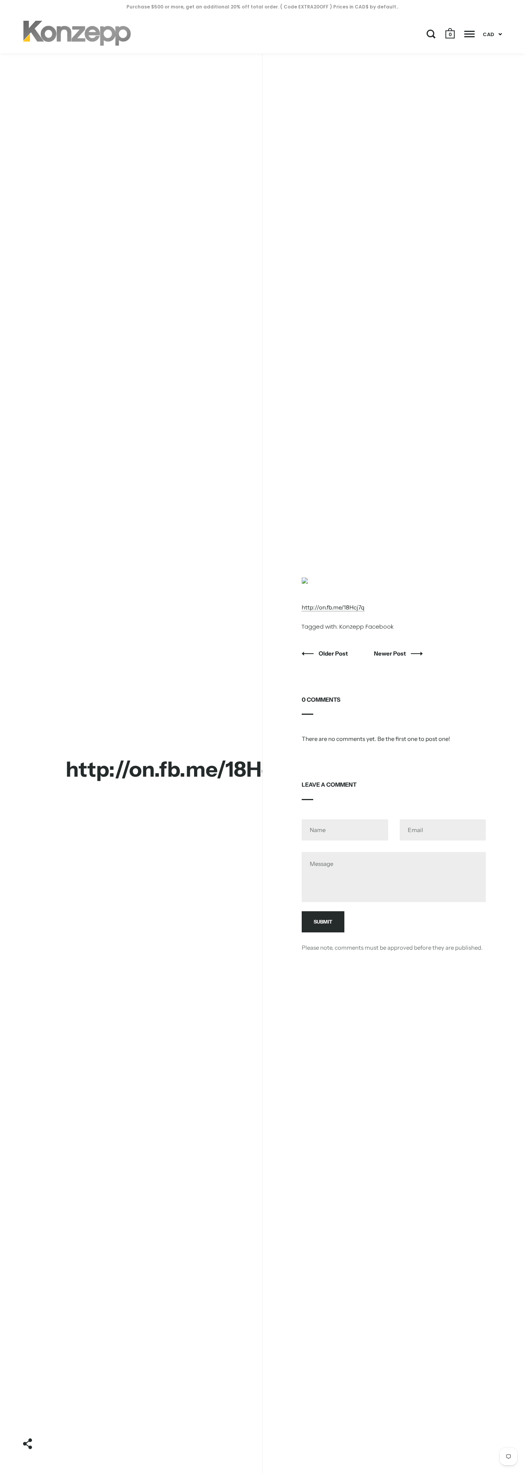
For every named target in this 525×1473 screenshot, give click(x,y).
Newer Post (390, 653)
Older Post (334, 653)
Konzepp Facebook (366, 626)
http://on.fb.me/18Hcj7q (333, 607)
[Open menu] (469, 34)
